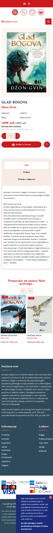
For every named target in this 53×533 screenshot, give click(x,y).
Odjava (4, 465)
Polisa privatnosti (6, 456)
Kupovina (5, 443)
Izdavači (43, 451)
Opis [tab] (26, 165)
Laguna (23, 113)
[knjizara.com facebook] (25, 3)
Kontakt (5, 439)
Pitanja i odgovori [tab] (26, 179)
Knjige (41, 434)
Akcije (41, 447)
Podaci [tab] (26, 172)
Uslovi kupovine (5, 449)
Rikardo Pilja (32, 338)
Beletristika (25, 117)
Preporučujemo (45, 439)
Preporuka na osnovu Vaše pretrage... (26, 282)
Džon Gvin (8, 107)
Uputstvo (5, 461)
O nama (5, 434)
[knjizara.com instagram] (29, 3)
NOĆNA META (34, 336)
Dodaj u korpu (23, 145)
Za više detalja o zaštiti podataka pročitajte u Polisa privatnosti (34, 526)
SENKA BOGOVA (9, 336)
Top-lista (43, 443)
